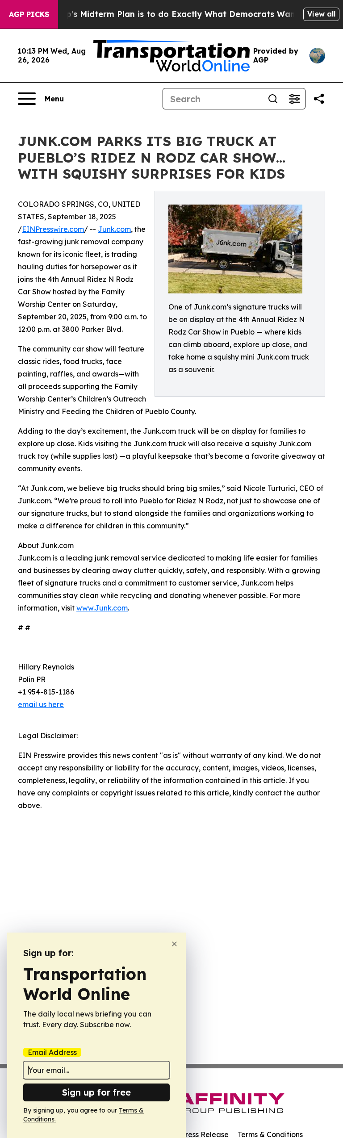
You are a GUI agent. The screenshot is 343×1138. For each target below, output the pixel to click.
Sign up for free (96, 1092)
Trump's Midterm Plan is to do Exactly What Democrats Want (172, 14)
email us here (41, 704)
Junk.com (114, 229)
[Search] (273, 98)
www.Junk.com (102, 607)
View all (321, 13)
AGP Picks (29, 14)
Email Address (52, 1052)
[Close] (174, 944)
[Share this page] (319, 99)
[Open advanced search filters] (294, 98)
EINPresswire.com (53, 229)
